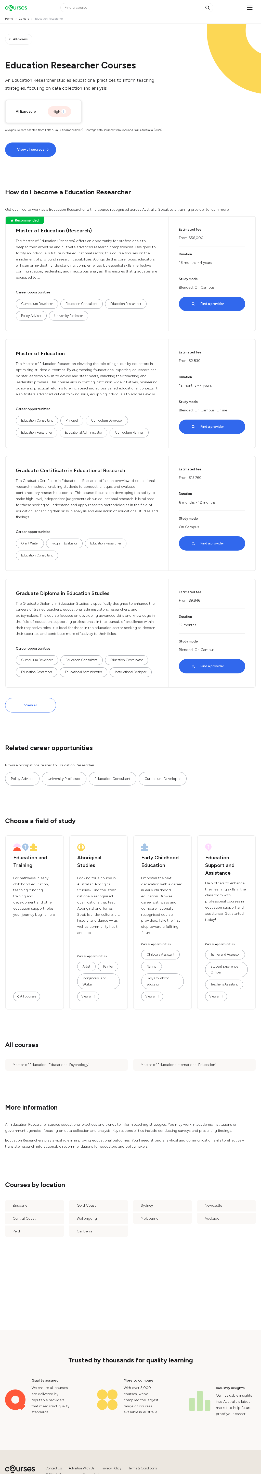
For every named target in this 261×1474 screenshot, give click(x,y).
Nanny (151, 966)
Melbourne (149, 1218)
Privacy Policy (111, 1468)
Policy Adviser (31, 316)
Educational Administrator (83, 432)
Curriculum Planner (129, 432)
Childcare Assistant (160, 954)
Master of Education (40, 353)
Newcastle (213, 1205)
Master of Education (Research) (54, 231)
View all (30, 705)
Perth (17, 1231)
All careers (20, 39)
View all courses (30, 149)
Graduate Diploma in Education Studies (62, 593)
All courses (28, 996)
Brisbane (20, 1205)
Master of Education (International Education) (178, 1065)
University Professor (68, 316)
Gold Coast (86, 1205)
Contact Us (53, 1468)
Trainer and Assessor (225, 954)
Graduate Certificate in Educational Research (70, 470)
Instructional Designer (130, 672)
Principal (72, 420)
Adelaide (212, 1218)
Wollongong (87, 1218)
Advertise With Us (81, 1468)
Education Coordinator (126, 660)
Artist (86, 966)
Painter (108, 966)
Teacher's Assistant (224, 984)
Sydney (147, 1205)
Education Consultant (81, 304)
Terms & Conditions (142, 1468)
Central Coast (24, 1218)
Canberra (84, 1231)
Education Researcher (125, 304)
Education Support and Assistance (219, 865)
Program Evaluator (64, 543)
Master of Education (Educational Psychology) (51, 1065)
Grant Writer (29, 543)
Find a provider (212, 304)
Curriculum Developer (37, 304)
